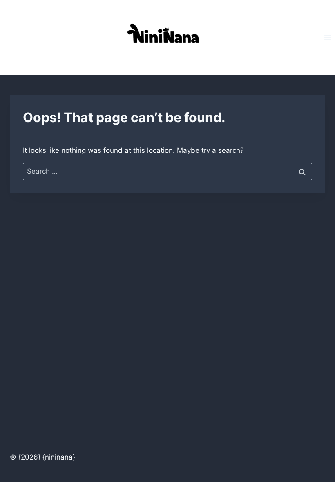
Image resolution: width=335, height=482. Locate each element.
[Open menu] (327, 37)
